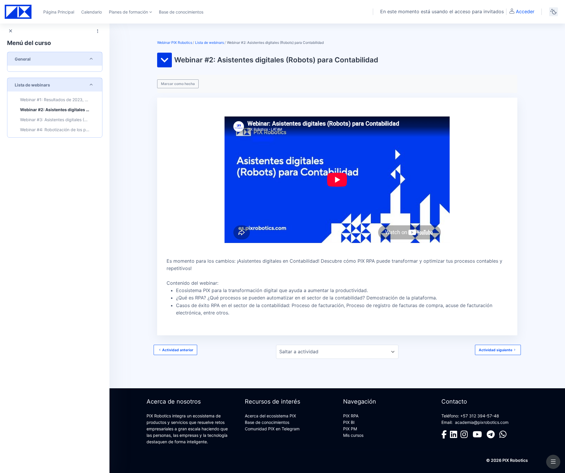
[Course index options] (97, 31)
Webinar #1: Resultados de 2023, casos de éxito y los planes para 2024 (54, 99)
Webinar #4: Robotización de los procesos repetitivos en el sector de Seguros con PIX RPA (54, 129)
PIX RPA (350, 415)
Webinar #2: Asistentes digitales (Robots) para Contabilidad (54, 109)
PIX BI (349, 422)
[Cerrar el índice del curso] (10, 31)
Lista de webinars (32, 84)
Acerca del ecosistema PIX (270, 415)
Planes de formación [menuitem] (128, 11)
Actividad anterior (177, 350)
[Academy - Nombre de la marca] (18, 12)
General (23, 58)
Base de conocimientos (267, 422)
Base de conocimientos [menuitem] (181, 11)
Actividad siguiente (495, 350)
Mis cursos (353, 435)
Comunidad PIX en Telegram (272, 428)
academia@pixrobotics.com (481, 422)
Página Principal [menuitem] (58, 11)
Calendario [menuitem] (91, 11)
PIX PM (350, 428)
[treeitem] (54, 62)
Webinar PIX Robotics (174, 42)
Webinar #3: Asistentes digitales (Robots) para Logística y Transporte (54, 119)
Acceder (525, 11)
